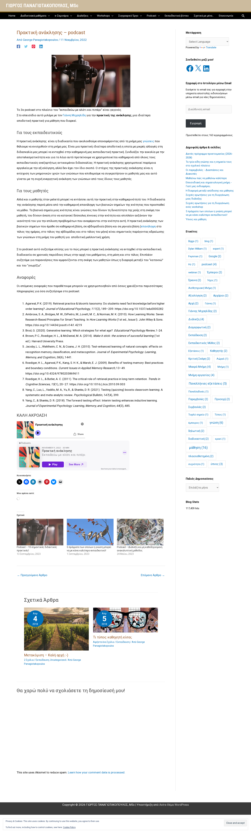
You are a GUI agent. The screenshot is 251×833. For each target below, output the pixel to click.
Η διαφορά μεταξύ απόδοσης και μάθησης (210, 190)
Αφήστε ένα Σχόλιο (103, 642)
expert (218, 248)
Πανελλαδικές (198, 391)
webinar (194, 272)
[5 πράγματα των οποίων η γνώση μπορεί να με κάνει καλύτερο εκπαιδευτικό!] (90, 532)
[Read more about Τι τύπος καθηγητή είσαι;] (125, 620)
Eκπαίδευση (42, 660)
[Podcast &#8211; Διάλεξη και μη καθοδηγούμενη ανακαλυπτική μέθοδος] (140, 532)
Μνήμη (223, 366)
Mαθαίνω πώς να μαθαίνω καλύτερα (206, 178)
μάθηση (198, 448)
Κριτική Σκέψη (199, 358)
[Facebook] (18, 46)
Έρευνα (194, 280)
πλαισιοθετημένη (200, 456)
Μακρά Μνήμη (200, 366)
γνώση (216, 422)
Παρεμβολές (198, 399)
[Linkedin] (41, 46)
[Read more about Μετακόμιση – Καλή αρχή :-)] (56, 629)
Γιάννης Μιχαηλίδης (202, 311)
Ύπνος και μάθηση (196, 219)
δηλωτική (196, 431)
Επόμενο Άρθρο (153, 575)
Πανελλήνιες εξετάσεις (208, 383)
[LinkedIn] (206, 68)
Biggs (193, 241)
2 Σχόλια (29, 660)
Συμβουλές (197, 407)
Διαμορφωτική (199, 327)
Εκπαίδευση (197, 335)
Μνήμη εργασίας (201, 375)
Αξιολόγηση (197, 295)
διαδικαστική (198, 438)
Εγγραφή (195, 123)
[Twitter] (26, 46)
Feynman (195, 256)
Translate (211, 47)
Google (215, 256)
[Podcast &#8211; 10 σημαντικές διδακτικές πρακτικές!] (40, 532)
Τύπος (220, 414)
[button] (243, 16)
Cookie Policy (69, 827)
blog (209, 241)
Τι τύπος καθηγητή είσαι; (112, 637)
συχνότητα (196, 464)
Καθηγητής (218, 350)
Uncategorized (58, 660)
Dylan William (197, 248)
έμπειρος (195, 422)
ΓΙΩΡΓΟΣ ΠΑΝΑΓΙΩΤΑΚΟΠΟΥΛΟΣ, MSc (42, 5)
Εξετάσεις (196, 350)
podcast (209, 264)
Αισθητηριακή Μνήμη (202, 288)
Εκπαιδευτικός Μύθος (204, 343)
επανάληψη (148, 226)
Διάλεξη (196, 319)
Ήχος (212, 280)
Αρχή (193, 303)
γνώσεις (148, 141)
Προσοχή (222, 399)
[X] (198, 68)
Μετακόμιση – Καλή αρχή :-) (46, 655)
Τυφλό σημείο (198, 414)
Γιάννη (210, 303)
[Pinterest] (33, 46)
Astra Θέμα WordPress (174, 804)
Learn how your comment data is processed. (96, 772)
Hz (191, 264)
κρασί (220, 438)
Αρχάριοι (220, 295)
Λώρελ (222, 358)
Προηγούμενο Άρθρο (32, 575)
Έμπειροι (214, 272)
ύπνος (217, 464)
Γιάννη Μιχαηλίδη (74, 115)
